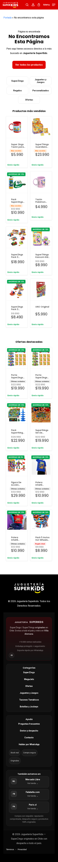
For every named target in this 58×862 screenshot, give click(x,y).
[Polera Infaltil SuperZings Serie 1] (17, 520)
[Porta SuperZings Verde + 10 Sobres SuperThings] (41, 358)
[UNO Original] (41, 289)
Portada (7, 17)
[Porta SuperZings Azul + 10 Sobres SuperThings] (17, 358)
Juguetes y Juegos (40, 81)
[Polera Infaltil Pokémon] (41, 465)
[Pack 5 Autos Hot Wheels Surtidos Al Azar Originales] (41, 520)
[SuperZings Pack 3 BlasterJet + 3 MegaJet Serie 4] (17, 237)
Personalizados (40, 90)
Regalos (17, 90)
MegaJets (29, 679)
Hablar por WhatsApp (29, 744)
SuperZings (17, 81)
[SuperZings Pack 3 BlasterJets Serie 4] (17, 289)
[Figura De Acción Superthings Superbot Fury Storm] (17, 465)
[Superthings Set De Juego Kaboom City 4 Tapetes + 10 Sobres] (41, 413)
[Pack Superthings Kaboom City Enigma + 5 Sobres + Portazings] (17, 413)
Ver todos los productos (29, 64)
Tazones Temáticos (29, 700)
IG (12, 655)
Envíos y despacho (29, 731)
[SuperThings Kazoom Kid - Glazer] (41, 237)
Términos (10, 849)
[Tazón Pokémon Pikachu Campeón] (41, 182)
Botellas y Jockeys (29, 706)
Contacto (29, 737)
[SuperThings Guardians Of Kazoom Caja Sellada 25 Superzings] (41, 127)
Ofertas (29, 99)
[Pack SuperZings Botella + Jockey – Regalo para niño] (17, 182)
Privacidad (22, 849)
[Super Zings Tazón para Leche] (17, 127)
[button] (49, 4)
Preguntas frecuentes (29, 724)
